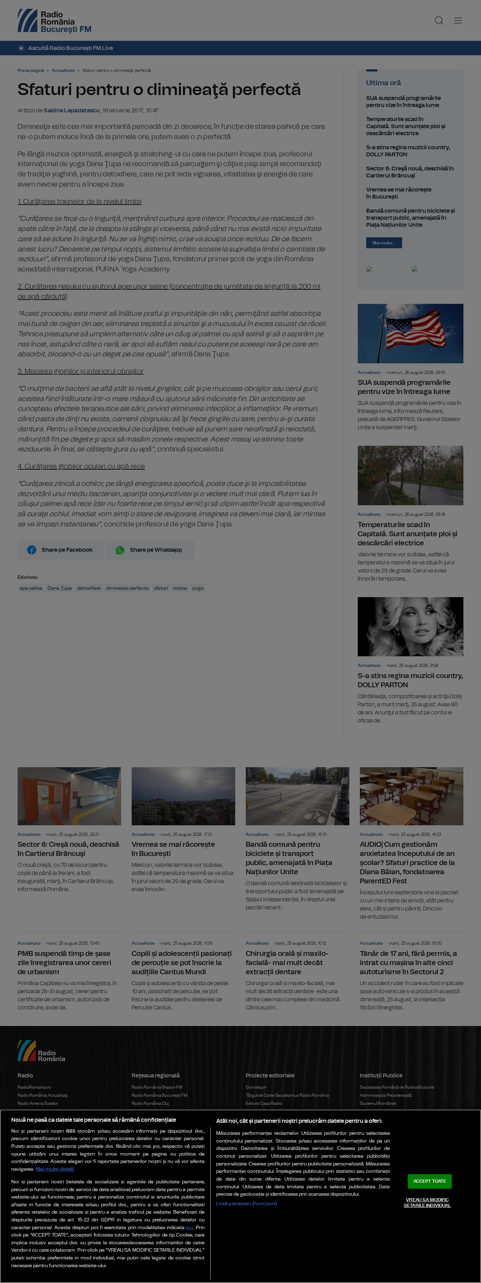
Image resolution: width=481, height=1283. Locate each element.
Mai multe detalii (55, 1169)
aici (189, 1228)
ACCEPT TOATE (429, 1181)
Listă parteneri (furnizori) (246, 1203)
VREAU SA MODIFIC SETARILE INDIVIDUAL (427, 1203)
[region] (240, 1196)
